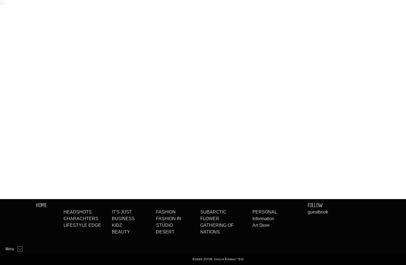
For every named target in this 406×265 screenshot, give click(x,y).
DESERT (165, 232)
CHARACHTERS (81, 218)
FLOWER (209, 218)
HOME (41, 205)
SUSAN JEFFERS (175, 259)
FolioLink (219, 259)
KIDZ (117, 225)
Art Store (261, 225)
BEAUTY (121, 232)
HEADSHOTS (78, 212)
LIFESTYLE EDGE (82, 225)
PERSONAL (264, 212)
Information (263, 218)
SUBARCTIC (213, 212)
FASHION (166, 212)
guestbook (318, 212)
